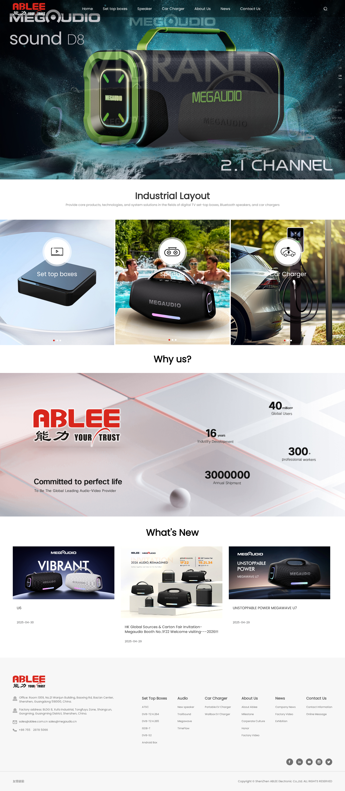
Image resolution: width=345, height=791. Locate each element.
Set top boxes (115, 8)
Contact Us (250, 8)
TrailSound (184, 714)
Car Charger (173, 8)
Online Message (316, 714)
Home (87, 8)
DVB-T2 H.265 (150, 721)
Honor (245, 728)
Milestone (248, 714)
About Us (202, 8)
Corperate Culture (253, 721)
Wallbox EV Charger (217, 714)
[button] (54, 340)
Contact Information (319, 707)
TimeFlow (183, 728)
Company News (285, 707)
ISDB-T (146, 728)
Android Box (149, 742)
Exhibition (281, 721)
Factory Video (250, 735)
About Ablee (249, 707)
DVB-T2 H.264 (150, 714)
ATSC (145, 707)
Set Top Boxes (154, 698)
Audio (182, 698)
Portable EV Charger (218, 707)
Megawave (184, 721)
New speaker (185, 707)
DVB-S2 (147, 735)
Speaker (144, 8)
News (225, 8)
